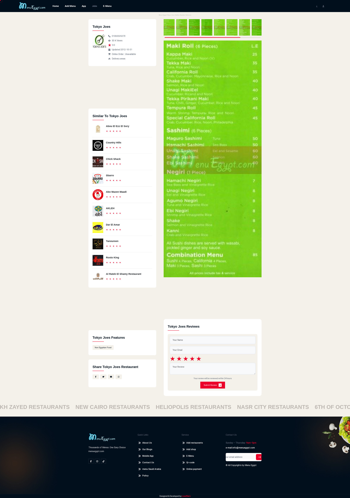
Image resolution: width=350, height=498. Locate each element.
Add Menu (70, 6)
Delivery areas (118, 58)
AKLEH (110, 208)
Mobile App (148, 456)
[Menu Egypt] (32, 6)
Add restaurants (194, 442)
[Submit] (259, 457)
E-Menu (107, 6)
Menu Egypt (250, 465)
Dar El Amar (113, 224)
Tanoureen (112, 241)
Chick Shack (113, 159)
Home (55, 6)
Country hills (113, 142)
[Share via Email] (111, 376)
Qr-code (190, 462)
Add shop (191, 449)
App (84, 6)
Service (185, 435)
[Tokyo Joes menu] (169, 27)
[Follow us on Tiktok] (103, 461)
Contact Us (148, 462)
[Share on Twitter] (103, 376)
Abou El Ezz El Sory (117, 126)
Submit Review (210, 385)
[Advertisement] (122, 89)
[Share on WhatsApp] (119, 376)
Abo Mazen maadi (116, 191)
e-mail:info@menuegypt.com (240, 447)
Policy (145, 475)
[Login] (323, 6)
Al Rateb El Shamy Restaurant (123, 274)
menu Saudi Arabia (151, 469)
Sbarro (110, 175)
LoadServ (186, 496)
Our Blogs (147, 449)
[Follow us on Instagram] (97, 461)
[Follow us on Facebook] (90, 461)
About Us (147, 442)
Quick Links (143, 435)
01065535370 (118, 36)
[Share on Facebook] (96, 376)
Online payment (194, 469)
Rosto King (112, 257)
